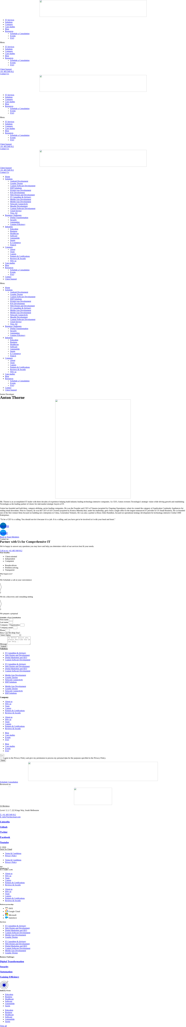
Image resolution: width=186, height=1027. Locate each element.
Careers (13, 254)
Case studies (10, 27)
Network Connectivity (19, 204)
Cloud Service (16, 211)
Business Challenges (13, 215)
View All (13, 213)
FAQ (12, 38)
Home (7, 177)
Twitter (3, 832)
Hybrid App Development (20, 190)
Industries (9, 227)
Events (13, 36)
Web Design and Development (22, 195)
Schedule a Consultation (19, 33)
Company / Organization (10, 625)
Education (14, 229)
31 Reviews (4, 806)
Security (13, 220)
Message (3, 644)
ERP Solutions (16, 188)
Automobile (15, 238)
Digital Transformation (19, 217)
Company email (6, 627)
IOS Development (17, 192)
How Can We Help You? (10, 633)
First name (4, 620)
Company (9, 24)
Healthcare (14, 233)
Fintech (13, 245)
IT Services (9, 20)
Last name (4, 622)
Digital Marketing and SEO (16, 657)
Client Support (11, 279)
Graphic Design (16, 183)
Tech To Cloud (6, 849)
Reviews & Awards (18, 258)
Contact (8, 277)
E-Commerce (15, 243)
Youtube (4, 842)
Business (13, 231)
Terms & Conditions (13, 853)
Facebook (5, 837)
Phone (3, 630)
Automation (15, 222)
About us (8, 701)
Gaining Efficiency (17, 224)
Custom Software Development (22, 186)
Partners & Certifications (20, 256)
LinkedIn (5, 821)
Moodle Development (19, 206)
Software (13, 236)
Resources (9, 31)
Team (12, 252)
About (12, 249)
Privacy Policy (11, 856)
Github (3, 827)
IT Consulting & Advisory (20, 197)
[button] (93, 42)
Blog (7, 29)
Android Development (19, 181)
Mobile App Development (20, 199)
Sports (12, 240)
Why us (13, 261)
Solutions (9, 22)
